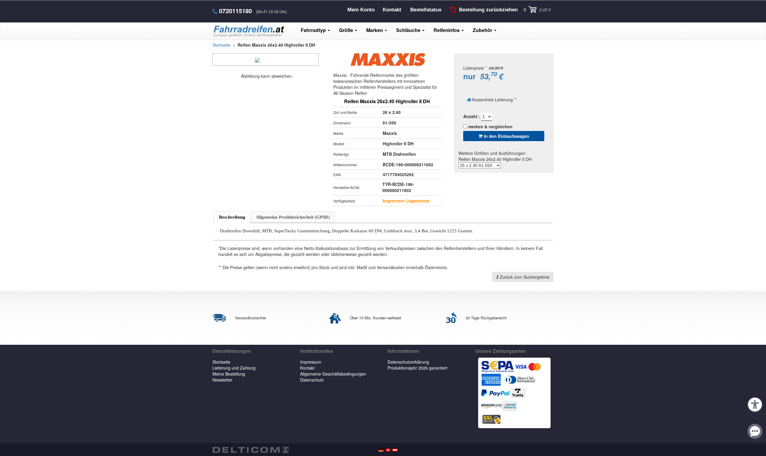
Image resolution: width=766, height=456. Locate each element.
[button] (754, 403)
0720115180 (235, 10)
